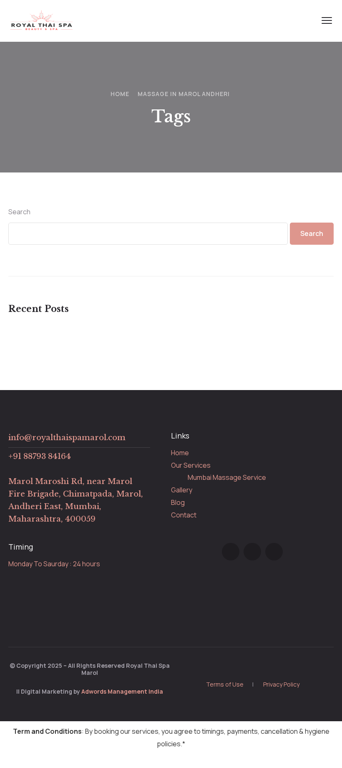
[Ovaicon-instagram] (252, 551)
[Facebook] (230, 551)
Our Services (191, 465)
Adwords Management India (122, 691)
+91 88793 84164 (39, 456)
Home (120, 94)
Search (19, 211)
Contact (183, 515)
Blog (178, 502)
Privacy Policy (281, 684)
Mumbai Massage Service (227, 477)
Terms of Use (225, 684)
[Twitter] (274, 551)
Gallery (181, 489)
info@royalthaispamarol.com (67, 437)
